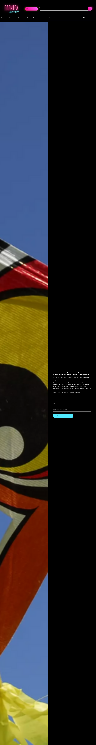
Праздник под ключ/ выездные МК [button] (26, 17)
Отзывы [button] (78, 17)
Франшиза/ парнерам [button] (59, 17)
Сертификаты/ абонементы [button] (8, 17)
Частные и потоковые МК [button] (44, 17)
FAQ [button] (84, 17)
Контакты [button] (70, 17)
